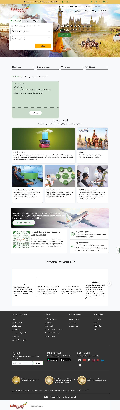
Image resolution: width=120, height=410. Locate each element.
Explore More (24, 222)
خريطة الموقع (49, 389)
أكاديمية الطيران (16, 329)
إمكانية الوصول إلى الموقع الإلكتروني (22, 389)
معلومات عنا (97, 318)
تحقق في (78, 10)
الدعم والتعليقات (74, 325)
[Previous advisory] (91, 1)
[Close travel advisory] (106, 1)
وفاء (86, 10)
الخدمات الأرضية (17, 322)
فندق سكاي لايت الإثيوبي (19, 339)
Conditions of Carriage (52, 332)
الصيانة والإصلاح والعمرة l (19, 332)
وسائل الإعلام (98, 325)
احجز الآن (64, 35)
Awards (96, 329)
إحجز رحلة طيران (66, 10)
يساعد (93, 10)
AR (63, 6)
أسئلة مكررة (73, 322)
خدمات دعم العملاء (74, 318)
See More (66, 2)
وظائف (96, 322)
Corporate (15, 335)
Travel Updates (50, 335)
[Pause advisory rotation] (103, 2)
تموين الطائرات (16, 325)
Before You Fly (49, 325)
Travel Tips (48, 322)
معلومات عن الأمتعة (50, 318)
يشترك (36, 113)
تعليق (118, 250)
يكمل (43, 46)
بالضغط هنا (17, 76)
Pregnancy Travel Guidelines (54, 329)
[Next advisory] (99, 1)
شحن (13, 318)
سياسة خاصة (39, 389)
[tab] (16, 21)
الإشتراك (38, 363)
